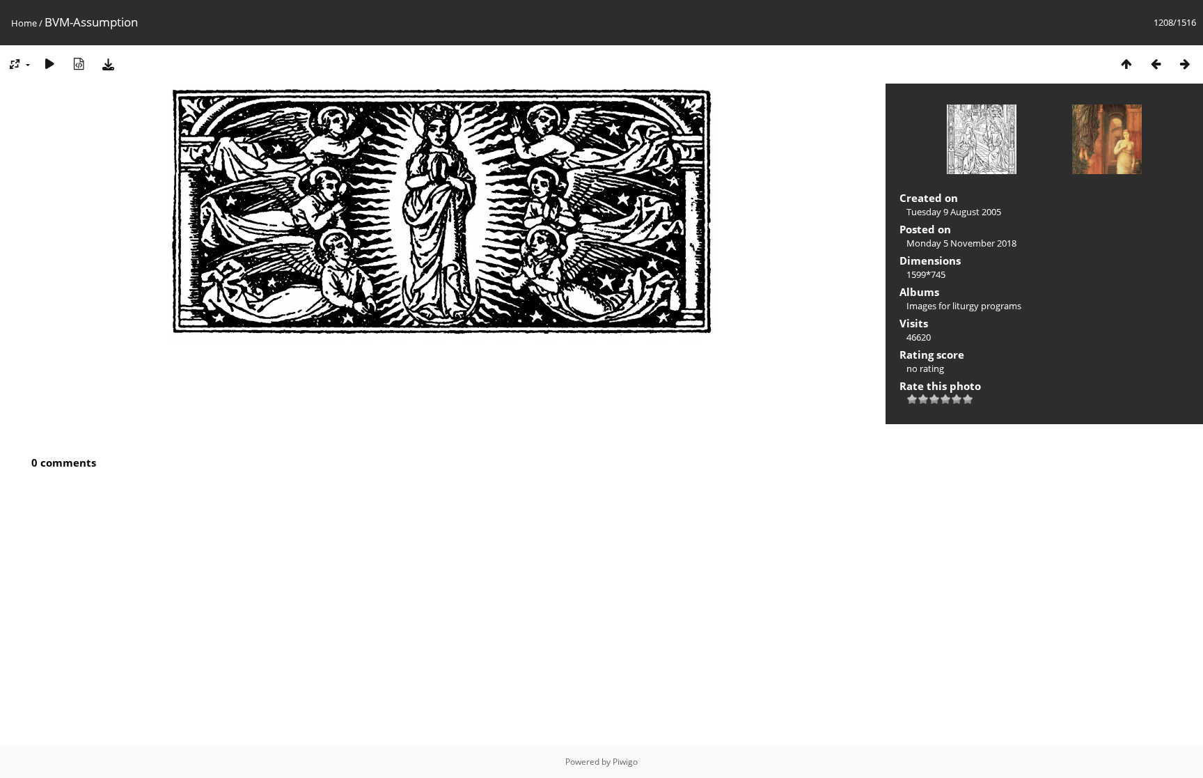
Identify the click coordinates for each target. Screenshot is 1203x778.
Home (24, 23)
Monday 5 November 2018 (961, 243)
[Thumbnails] (1126, 64)
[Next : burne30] (1185, 64)
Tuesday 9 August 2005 (953, 211)
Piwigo (625, 762)
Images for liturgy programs (963, 305)
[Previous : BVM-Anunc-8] (1155, 64)
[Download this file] (108, 64)
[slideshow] (49, 64)
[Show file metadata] (78, 64)
